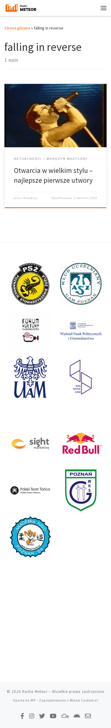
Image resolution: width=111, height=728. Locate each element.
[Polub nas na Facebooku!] (22, 716)
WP (33, 700)
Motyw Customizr (84, 700)
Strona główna (17, 28)
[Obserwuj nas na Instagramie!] (31, 716)
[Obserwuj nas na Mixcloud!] (65, 716)
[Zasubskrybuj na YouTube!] (53, 716)
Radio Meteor (35, 691)
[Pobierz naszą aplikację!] (76, 716)
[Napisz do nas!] (88, 716)
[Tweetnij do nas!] (42, 716)
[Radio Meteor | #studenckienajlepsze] (20, 7)
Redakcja (30, 198)
